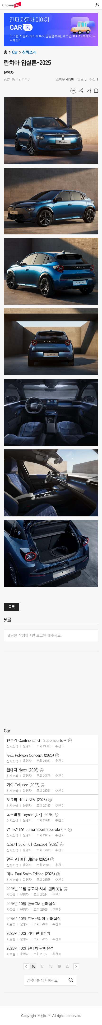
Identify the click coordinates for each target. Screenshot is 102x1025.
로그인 (97, 4)
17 (42, 966)
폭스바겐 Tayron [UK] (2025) (30, 814)
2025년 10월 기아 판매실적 (28, 933)
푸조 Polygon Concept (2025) (30, 755)
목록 (11, 606)
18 (50, 966)
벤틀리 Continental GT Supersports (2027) (37, 740)
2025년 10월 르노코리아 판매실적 (34, 918)
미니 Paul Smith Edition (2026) (31, 874)
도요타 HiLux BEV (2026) (27, 799)
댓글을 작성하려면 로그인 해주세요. (34, 635)
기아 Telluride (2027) (23, 785)
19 (59, 966)
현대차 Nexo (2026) (23, 770)
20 (67, 966)
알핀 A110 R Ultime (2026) (28, 859)
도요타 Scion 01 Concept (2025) (33, 844)
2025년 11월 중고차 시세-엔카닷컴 (35, 888)
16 (33, 966)
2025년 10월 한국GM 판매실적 (31, 903)
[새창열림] (14, 5)
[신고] (96, 91)
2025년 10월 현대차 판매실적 (30, 948)
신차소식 (29, 52)
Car (15, 52)
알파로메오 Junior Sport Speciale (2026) (37, 829)
